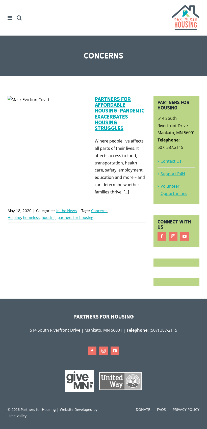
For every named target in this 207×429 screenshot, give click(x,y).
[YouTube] (184, 236)
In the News (66, 210)
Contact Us (171, 161)
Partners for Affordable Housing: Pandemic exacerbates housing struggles (120, 113)
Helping (14, 217)
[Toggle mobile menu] (10, 17)
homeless (31, 217)
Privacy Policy (186, 409)
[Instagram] (173, 236)
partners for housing (75, 217)
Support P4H (173, 174)
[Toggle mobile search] (19, 17)
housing (49, 217)
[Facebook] (162, 236)
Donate (143, 409)
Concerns (99, 210)
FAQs (161, 409)
